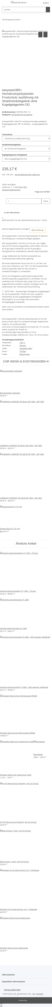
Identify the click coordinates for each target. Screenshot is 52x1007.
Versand (39, 994)
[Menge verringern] (4, 201)
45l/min (23, 345)
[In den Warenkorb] (4, 28)
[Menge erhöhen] (43, 206)
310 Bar (23, 351)
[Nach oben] (1, 1005)
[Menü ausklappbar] (5, 3)
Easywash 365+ (26, 348)
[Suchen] (48, 9)
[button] (36, 2)
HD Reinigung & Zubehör (21, 114)
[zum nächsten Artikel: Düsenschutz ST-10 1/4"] (27, 20)
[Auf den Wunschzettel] (45, 34)
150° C (22, 342)
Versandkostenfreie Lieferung (27, 174)
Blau (21, 354)
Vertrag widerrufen (12, 990)
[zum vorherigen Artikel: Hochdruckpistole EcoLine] (23, 20)
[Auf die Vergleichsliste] (40, 34)
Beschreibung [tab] (37, 230)
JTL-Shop (30, 1000)
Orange (26, 354)
